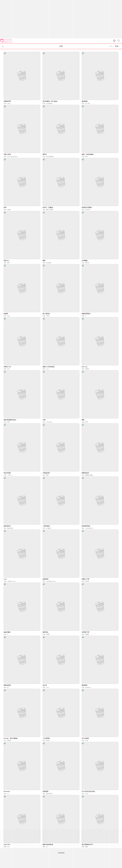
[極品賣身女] (22, 500)
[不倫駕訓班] (61, 447)
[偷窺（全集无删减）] (100, 129)
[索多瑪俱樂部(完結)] (22, 394)
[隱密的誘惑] (22, 660)
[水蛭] (61, 394)
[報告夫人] (22, 235)
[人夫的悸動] (61, 713)
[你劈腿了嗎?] (100, 607)
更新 (116, 46)
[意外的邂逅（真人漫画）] (61, 76)
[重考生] (61, 129)
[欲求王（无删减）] (61, 182)
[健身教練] (100, 76)
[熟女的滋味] (22, 447)
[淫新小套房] (22, 129)
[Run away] (100, 341)
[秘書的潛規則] (100, 288)
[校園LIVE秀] (100, 554)
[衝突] (22, 182)
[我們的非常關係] (100, 182)
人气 (110, 46)
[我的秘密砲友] (100, 500)
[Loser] (22, 554)
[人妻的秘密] (61, 500)
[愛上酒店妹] (61, 288)
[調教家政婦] (100, 447)
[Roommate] (22, 766)
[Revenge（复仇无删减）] (22, 713)
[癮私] (100, 394)
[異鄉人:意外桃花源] (61, 341)
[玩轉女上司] (22, 341)
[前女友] (61, 660)
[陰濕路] (22, 288)
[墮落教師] (100, 660)
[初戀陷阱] (61, 766)
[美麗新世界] (22, 76)
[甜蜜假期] (61, 554)
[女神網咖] (100, 235)
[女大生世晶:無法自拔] (100, 766)
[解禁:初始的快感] (61, 819)
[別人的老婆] (100, 713)
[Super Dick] (22, 819)
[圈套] (61, 235)
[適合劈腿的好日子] (100, 819)
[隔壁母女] (61, 607)
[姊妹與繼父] (22, 607)
